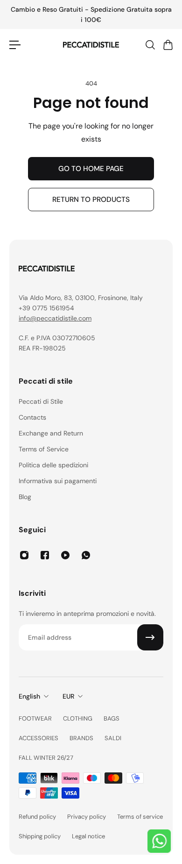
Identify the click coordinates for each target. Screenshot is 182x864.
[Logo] (91, 45)
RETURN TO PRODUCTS (91, 199)
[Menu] (15, 45)
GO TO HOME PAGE (91, 168)
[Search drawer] (150, 45)
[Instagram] (24, 555)
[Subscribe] (150, 637)
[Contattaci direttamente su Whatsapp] (159, 841)
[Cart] (167, 45)
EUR (68, 696)
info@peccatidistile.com (55, 318)
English (29, 696)
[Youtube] (65, 555)
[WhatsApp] (86, 555)
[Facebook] (45, 555)
